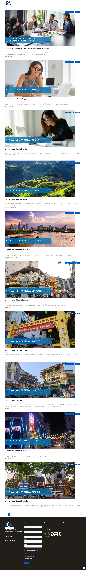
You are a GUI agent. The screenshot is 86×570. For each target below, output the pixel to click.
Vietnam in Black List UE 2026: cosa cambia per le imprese (27, 48)
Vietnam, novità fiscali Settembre (17, 300)
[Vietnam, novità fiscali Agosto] (43, 329)
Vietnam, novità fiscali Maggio (16, 99)
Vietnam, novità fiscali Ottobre (16, 250)
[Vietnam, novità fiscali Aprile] (43, 128)
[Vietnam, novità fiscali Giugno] (43, 430)
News (72, 62)
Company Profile (47, 526)
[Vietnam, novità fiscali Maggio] (43, 78)
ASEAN (68, 62)
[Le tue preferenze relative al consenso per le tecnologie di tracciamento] (84, 568)
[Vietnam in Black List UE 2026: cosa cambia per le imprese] (43, 28)
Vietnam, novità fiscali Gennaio (16, 199)
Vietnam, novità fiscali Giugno (16, 451)
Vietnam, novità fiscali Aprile (16, 149)
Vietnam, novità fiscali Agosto (16, 350)
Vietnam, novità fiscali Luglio (16, 400)
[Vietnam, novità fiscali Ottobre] (43, 229)
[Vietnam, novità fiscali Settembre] (43, 279)
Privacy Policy (66, 526)
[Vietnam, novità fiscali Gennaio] (43, 179)
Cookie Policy (66, 529)
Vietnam (77, 62)
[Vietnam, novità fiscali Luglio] (43, 380)
